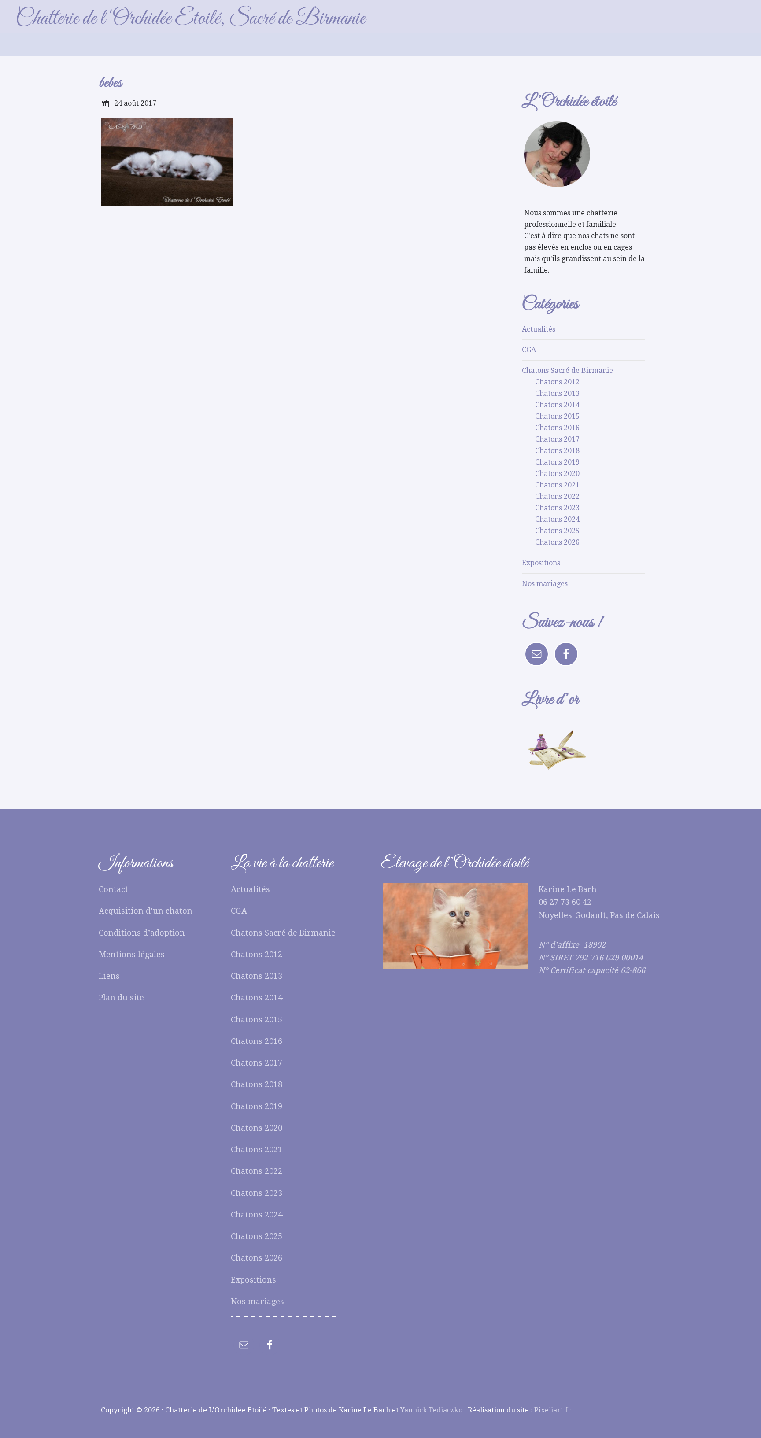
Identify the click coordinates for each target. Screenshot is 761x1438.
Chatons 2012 (557, 382)
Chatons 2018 (557, 450)
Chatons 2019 (557, 462)
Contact (113, 889)
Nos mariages (545, 583)
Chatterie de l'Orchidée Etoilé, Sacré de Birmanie (190, 19)
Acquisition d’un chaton (145, 910)
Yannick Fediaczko (431, 1410)
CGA (529, 350)
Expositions (541, 563)
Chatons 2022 (557, 496)
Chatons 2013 (557, 393)
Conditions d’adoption (142, 932)
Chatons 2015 (557, 416)
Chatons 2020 (557, 473)
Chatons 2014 (557, 405)
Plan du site (121, 997)
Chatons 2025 (557, 531)
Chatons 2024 (557, 519)
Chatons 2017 (557, 439)
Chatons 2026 (557, 542)
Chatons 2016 (557, 428)
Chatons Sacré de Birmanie (567, 370)
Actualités (538, 329)
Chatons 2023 (557, 508)
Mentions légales (132, 954)
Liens (109, 976)
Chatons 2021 (557, 485)
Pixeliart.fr (552, 1410)
